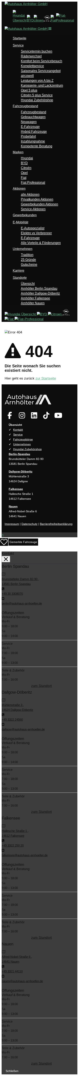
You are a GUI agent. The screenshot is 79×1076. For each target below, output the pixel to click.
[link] (10, 415)
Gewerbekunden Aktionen (39, 204)
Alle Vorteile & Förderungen (41, 242)
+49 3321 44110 (12, 971)
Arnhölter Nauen (33, 303)
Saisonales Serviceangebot (41, 70)
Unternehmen (22, 249)
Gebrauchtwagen (33, 117)
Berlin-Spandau (19, 454)
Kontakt (18, 429)
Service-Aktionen (33, 209)
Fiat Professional (33, 182)
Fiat (23, 177)
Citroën (26, 168)
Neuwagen (29, 121)
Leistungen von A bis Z (37, 80)
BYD (24, 163)
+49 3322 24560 (12, 719)
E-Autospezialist (32, 228)
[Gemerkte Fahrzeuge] (4, 542)
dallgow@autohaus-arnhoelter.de (23, 729)
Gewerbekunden (25, 215)
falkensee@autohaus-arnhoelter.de (25, 855)
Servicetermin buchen (36, 51)
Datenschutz (29, 524)
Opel (24, 172)
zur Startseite (45, 378)
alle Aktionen (30, 194)
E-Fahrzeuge (30, 126)
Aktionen (19, 188)
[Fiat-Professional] (65, 20)
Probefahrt (28, 136)
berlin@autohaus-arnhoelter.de (22, 603)
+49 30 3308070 (12, 593)
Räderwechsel (31, 56)
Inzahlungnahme (33, 141)
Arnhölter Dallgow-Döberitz (40, 293)
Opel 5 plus (29, 90)
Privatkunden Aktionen (37, 199)
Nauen (13, 506)
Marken (18, 152)
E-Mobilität (20, 222)
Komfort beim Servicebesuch (41, 61)
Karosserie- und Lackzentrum (42, 85)
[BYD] (30, 20)
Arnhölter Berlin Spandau (39, 288)
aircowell (27, 75)
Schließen (12, 1071)
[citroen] (39, 20)
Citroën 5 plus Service (37, 95)
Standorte (20, 277)
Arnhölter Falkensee (35, 298)
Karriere (18, 270)
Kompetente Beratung (36, 146)
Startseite (19, 38)
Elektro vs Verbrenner (36, 233)
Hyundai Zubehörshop (37, 100)
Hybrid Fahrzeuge (34, 131)
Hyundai (27, 158)
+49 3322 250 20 (13, 845)
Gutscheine (29, 264)
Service (18, 45)
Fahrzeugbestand (25, 106)
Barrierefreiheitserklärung (56, 524)
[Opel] (47, 20)
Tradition (27, 254)
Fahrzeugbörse (23, 439)
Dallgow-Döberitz (20, 471)
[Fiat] (53, 20)
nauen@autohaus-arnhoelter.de (22, 981)
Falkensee (16, 489)
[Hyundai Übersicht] (20, 20)
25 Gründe (28, 259)
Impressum (12, 524)
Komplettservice (32, 66)
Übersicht (28, 283)
